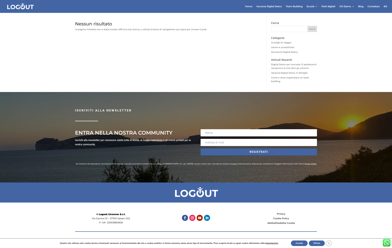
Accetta (299, 243)
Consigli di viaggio (281, 42)
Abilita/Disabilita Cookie (281, 223)
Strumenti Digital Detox (284, 52)
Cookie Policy (281, 218)
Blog (361, 6)
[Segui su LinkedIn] (207, 218)
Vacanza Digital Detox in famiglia (289, 72)
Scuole (310, 6)
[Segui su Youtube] (200, 218)
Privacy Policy (311, 164)
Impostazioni (271, 243)
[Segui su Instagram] (192, 218)
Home (248, 6)
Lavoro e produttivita (282, 47)
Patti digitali (328, 6)
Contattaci (374, 6)
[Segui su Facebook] (185, 218)
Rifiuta (316, 243)
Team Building (294, 6)
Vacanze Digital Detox (269, 6)
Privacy (281, 213)
